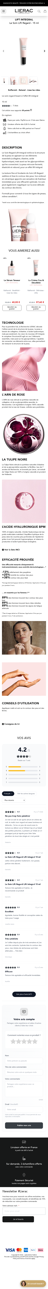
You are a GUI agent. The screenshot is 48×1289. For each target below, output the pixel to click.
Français (8, 793)
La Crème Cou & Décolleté (36, 281)
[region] (24, 51)
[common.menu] (3, 11)
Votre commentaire (12, 1079)
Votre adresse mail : (10, 1206)
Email (11, 1104)
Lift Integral (12, 283)
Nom (7, 1055)
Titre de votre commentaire (15, 1067)
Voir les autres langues (26, 793)
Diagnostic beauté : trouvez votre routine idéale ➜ (24, 3)
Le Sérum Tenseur (12, 280)
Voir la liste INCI (12, 549)
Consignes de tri (12, 724)
